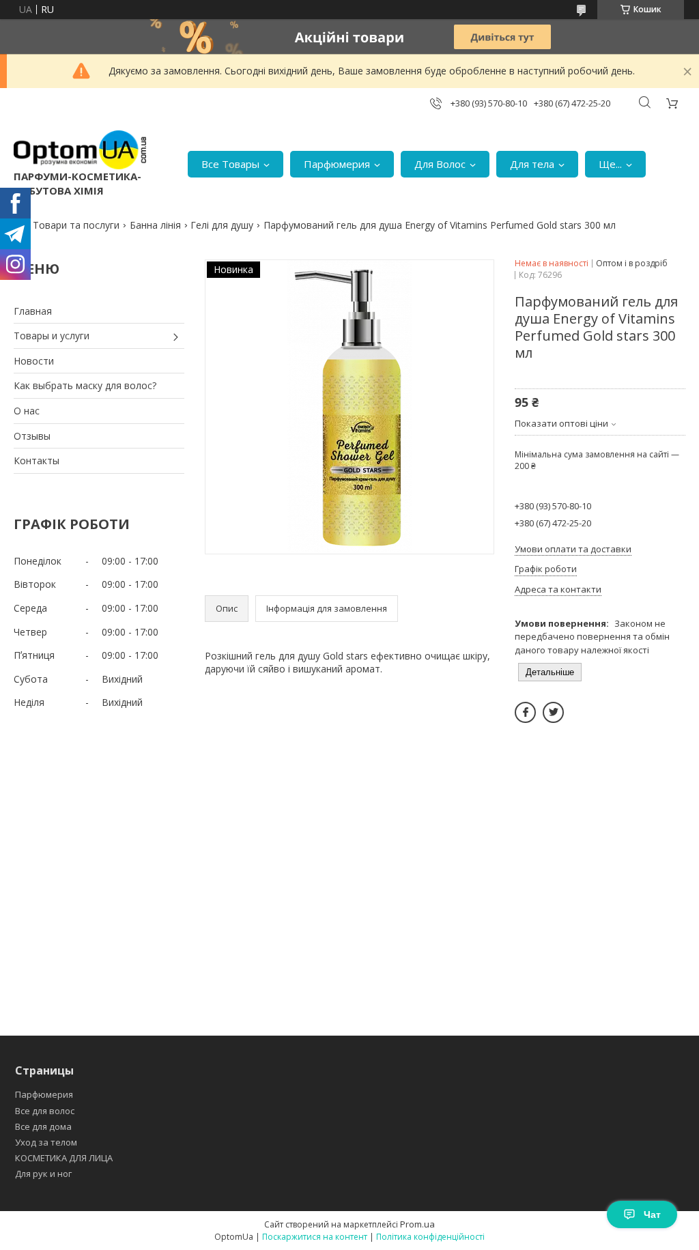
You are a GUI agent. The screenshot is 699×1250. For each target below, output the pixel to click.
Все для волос (44, 1111)
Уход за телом (46, 1142)
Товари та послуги (76, 224)
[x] (553, 712)
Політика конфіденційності (430, 1236)
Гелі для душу (221, 224)
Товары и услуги (51, 335)
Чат (652, 1214)
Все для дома (43, 1126)
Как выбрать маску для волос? (85, 385)
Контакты (36, 460)
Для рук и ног (43, 1173)
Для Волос (440, 164)
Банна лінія (155, 224)
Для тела (532, 164)
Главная (33, 310)
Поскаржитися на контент (314, 1236)
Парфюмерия (337, 164)
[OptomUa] (80, 149)
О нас (27, 410)
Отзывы (32, 435)
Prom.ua (417, 1224)
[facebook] (525, 712)
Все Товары (230, 164)
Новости (34, 360)
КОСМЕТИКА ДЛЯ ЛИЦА (64, 1158)
